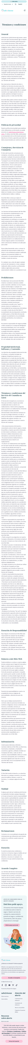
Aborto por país (5, 1021)
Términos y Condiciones (14, 1031)
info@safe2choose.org (6, 981)
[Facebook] (2, 985)
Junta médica (4, 999)
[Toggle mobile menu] (24, 10)
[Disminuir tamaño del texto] (2, 4)
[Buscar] (15, 4)
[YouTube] (9, 985)
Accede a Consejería (14, 978)
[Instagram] (6, 985)
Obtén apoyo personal (11, 925)
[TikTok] (16, 985)
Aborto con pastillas (19, 1007)
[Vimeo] (13, 985)
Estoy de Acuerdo (14, 1041)
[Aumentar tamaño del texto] (12, 4)
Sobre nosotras (5, 996)
